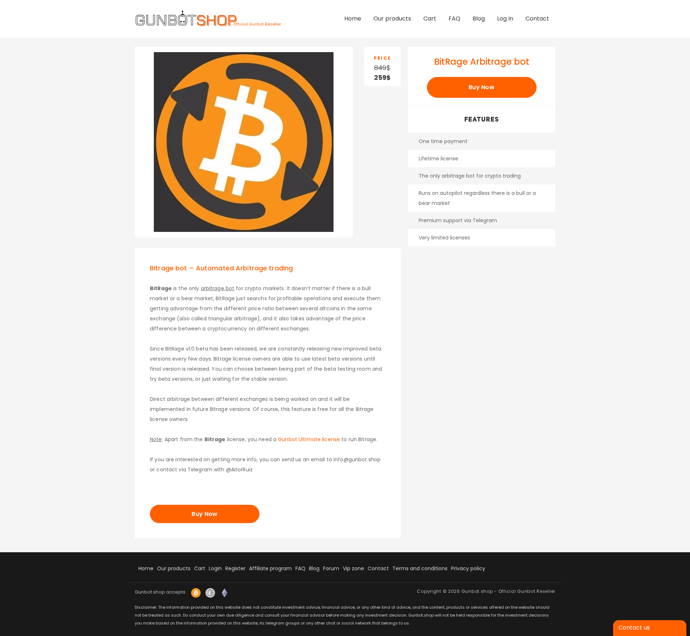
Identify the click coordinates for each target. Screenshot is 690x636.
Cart (429, 18)
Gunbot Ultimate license (309, 439)
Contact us (634, 627)
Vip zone (353, 568)
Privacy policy (468, 568)
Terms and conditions (419, 568)
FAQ (454, 18)
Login (215, 568)
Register (235, 568)
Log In (505, 18)
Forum (331, 568)
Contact (537, 18)
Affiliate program (270, 568)
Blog (479, 18)
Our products (392, 18)
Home (352, 18)
